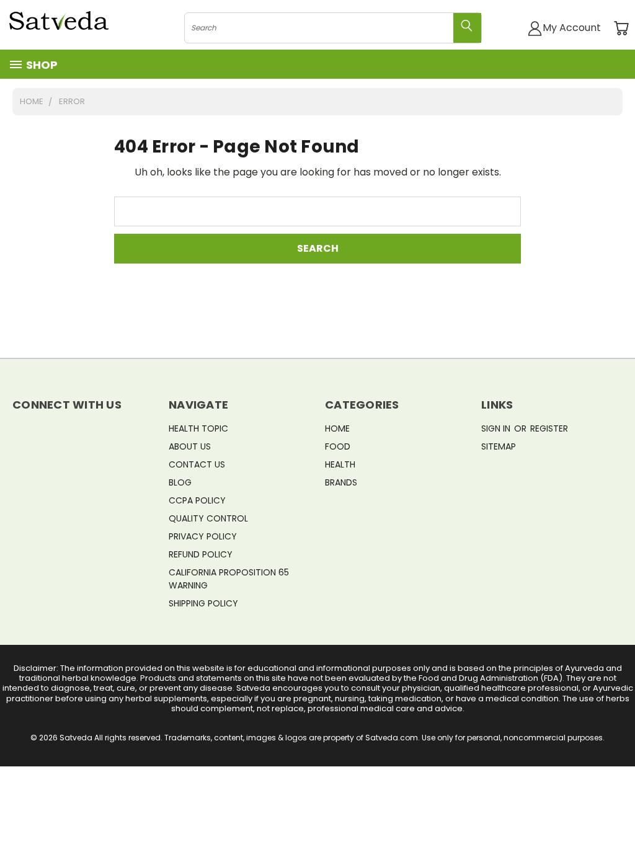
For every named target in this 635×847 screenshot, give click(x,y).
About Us (190, 446)
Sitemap (498, 446)
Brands (341, 482)
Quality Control (208, 518)
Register (549, 428)
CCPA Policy (197, 500)
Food (337, 446)
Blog (180, 482)
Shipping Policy (203, 603)
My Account (572, 27)
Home (337, 428)
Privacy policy (203, 536)
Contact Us (197, 464)
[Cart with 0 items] (621, 28)
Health (340, 464)
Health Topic (198, 428)
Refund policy (201, 554)
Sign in (497, 428)
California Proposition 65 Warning (229, 579)
